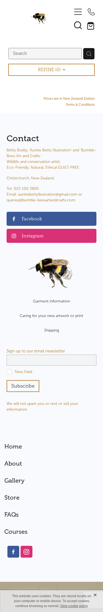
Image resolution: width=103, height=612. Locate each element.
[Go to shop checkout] (91, 25)
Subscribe (23, 386)
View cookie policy (74, 606)
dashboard (48, 589)
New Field (23, 372)
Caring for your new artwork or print (51, 316)
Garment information (51, 301)
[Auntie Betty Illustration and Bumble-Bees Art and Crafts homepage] (38, 18)
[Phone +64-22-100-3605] (91, 11)
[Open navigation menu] (78, 11)
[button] (78, 25)
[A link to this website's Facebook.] (13, 552)
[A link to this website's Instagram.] (26, 552)
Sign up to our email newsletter (36, 351)
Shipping (51, 330)
